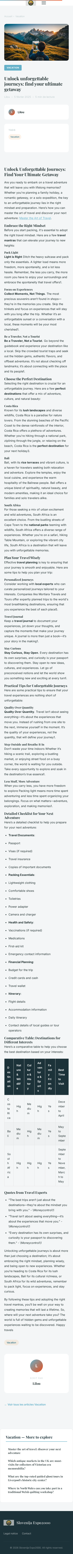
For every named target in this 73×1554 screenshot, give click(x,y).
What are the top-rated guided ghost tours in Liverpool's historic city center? (35, 1478)
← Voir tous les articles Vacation (25, 1404)
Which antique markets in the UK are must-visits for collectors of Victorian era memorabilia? (35, 1464)
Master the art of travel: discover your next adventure (34, 1451)
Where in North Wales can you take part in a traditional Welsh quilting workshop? (35, 1490)
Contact (26, 1533)
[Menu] (43, 3)
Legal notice (11, 1533)
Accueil (8, 16)
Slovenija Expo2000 (33, 1522)
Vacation (20, 16)
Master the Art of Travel (35, 218)
